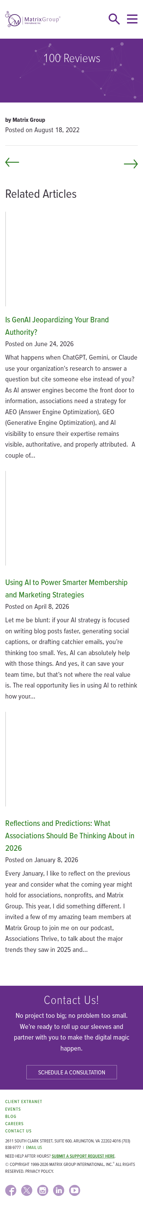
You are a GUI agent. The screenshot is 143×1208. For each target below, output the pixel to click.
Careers (14, 1123)
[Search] (114, 19)
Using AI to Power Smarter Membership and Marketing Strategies (66, 588)
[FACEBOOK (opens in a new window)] (10, 1190)
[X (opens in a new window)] (26, 1190)
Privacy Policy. (39, 1171)
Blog (10, 1116)
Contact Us (18, 1130)
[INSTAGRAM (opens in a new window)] (42, 1190)
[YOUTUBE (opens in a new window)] (74, 1190)
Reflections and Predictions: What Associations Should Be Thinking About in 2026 (69, 835)
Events (13, 1109)
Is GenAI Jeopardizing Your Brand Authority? (57, 326)
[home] (33, 19)
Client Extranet (23, 1101)
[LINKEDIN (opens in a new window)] (58, 1190)
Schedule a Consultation (71, 1072)
